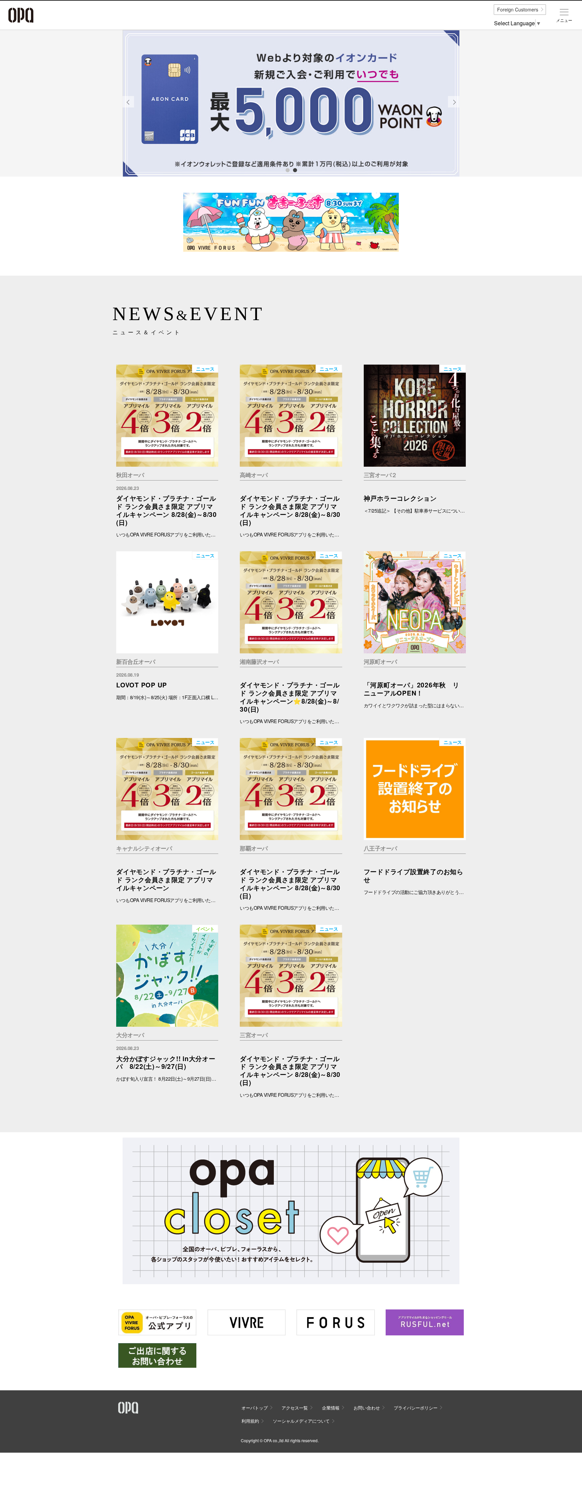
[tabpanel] (291, 103)
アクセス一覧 (295, 1407)
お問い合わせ (367, 1407)
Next (453, 106)
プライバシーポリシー (416, 1407)
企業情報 (331, 1407)
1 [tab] (287, 170)
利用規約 (250, 1421)
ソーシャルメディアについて (301, 1421)
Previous (128, 106)
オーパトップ (254, 1407)
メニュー (564, 20)
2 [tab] (294, 170)
